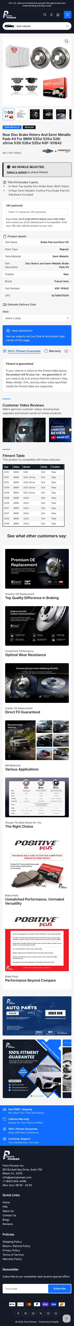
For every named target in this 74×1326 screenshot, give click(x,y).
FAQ (5, 1206)
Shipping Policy (12, 1241)
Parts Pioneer (30, 1321)
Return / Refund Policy (16, 1246)
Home (6, 1202)
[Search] (45, 15)
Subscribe (60, 1288)
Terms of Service (13, 1254)
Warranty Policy (12, 1259)
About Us (8, 1211)
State (6, 311)
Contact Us (9, 1215)
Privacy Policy (11, 1250)
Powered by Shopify (49, 1321)
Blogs (6, 1219)
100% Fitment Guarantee (24, 351)
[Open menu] (67, 15)
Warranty (55, 351)
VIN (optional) (14, 205)
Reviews (8, 1224)
